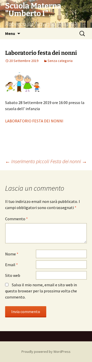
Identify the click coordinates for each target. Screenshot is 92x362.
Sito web (12, 275)
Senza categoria (60, 60)
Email (11, 264)
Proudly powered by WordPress (46, 351)
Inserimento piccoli (27, 161)
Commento (16, 218)
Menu (10, 33)
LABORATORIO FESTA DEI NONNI (34, 120)
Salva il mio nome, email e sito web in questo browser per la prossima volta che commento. (41, 291)
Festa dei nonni (68, 161)
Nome (11, 253)
